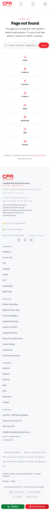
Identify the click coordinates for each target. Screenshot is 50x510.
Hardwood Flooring (10, 321)
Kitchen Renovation (10, 304)
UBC (4, 466)
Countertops (8, 286)
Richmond (21, 457)
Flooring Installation (10, 316)
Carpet (5, 275)
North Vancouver (39, 452)
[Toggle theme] (33, 4)
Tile (4, 263)
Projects (6, 374)
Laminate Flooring (10, 333)
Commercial (7, 350)
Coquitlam (30, 457)
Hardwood (7, 252)
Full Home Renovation (11, 356)
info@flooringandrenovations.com (16, 197)
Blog (4, 385)
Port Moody (39, 457)
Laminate (6, 269)
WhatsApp (19, 193)
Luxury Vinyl (7, 257)
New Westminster (10, 461)
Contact (6, 402)
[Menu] (45, 4)
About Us (6, 368)
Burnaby (27, 452)
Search (44, 45)
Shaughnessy (40, 461)
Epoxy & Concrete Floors (13, 338)
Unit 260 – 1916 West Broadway (15, 415)
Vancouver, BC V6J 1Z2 (12, 421)
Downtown (29, 461)
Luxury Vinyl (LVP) (10, 327)
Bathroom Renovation (11, 310)
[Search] (21, 4)
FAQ (4, 391)
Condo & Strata (9, 344)
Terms (12, 481)
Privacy (6, 481)
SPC (4, 280)
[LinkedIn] (31, 240)
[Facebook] (25, 240)
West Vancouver (9, 457)
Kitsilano (21, 461)
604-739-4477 (39, 155)
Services (6, 379)
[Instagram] (18, 240)
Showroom (7, 397)
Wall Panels (7, 292)
